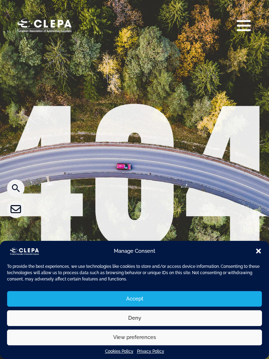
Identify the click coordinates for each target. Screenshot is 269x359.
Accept (134, 299)
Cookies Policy (119, 351)
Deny (134, 318)
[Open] (243, 25)
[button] (258, 251)
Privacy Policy (150, 351)
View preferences (134, 337)
